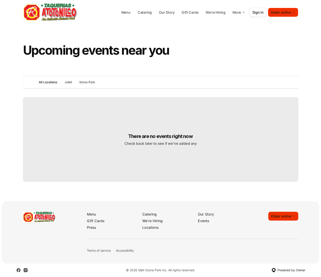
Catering (145, 12)
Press (91, 227)
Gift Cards (190, 12)
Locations (150, 227)
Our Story (167, 12)
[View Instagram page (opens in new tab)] (25, 270)
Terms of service (99, 250)
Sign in (258, 12)
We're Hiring (215, 12)
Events (203, 221)
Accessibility (125, 250)
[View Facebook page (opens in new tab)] (18, 270)
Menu (126, 12)
